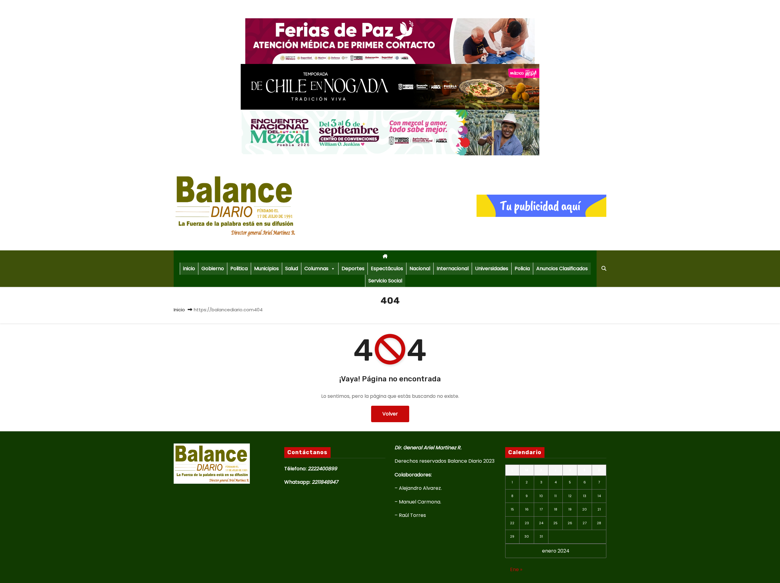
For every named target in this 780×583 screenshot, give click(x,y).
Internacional (453, 268)
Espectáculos (387, 268)
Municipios (266, 268)
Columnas (316, 268)
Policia (522, 268)
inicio (189, 268)
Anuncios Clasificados (562, 268)
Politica (239, 268)
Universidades (491, 268)
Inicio (179, 309)
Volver (390, 413)
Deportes (353, 268)
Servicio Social (385, 280)
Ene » (516, 569)
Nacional (420, 268)
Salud (291, 268)
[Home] (385, 256)
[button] (603, 268)
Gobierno (212, 268)
